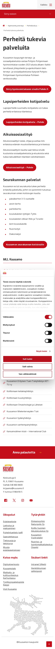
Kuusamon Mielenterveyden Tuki (22, 411)
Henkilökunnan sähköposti (38, 569)
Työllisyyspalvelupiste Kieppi (13, 583)
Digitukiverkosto (11, 564)
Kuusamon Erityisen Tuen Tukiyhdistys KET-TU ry (28, 383)
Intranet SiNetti (38, 564)
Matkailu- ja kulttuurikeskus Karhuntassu (10, 575)
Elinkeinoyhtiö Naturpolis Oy (38, 523)
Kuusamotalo (9, 568)
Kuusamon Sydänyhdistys (19, 418)
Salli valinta (27, 366)
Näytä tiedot (41, 351)
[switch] (48, 325)
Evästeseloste (9, 521)
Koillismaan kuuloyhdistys (19, 398)
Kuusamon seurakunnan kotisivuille (25, 244)
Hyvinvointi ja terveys (16, 25)
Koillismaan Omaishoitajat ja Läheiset (24, 404)
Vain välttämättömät (27, 374)
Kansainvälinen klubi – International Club (26, 431)
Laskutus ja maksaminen (9, 527)
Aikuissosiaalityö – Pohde (19, 167)
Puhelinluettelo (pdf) (13, 532)
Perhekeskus (32, 25)
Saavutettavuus (10, 536)
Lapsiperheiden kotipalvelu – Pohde (25, 122)
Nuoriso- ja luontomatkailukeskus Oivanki (42, 544)
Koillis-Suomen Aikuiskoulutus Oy (39, 529)
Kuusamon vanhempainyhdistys (22, 424)
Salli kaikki (27, 359)
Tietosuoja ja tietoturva (9, 542)
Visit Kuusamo (10, 589)
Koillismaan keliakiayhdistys (20, 391)
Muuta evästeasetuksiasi (11, 549)
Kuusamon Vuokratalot (37, 536)
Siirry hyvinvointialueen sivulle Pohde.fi (27, 89)
